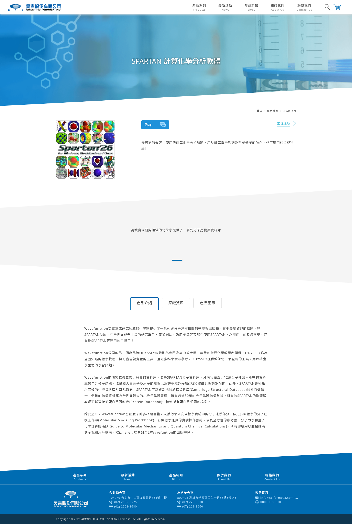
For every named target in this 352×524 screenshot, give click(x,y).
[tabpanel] (176, 227)
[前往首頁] (34, 7)
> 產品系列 (271, 111)
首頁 (259, 111)
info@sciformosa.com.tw (279, 498)
